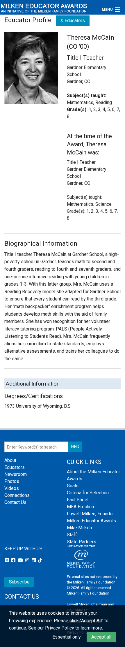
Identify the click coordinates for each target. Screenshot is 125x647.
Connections (17, 495)
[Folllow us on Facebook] (14, 560)
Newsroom (15, 474)
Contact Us (15, 502)
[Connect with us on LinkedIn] (34, 560)
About (10, 460)
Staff (72, 534)
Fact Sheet (78, 499)
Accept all (101, 637)
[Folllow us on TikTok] (40, 560)
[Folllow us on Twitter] (7, 560)
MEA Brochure (81, 506)
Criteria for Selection (88, 492)
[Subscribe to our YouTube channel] (21, 560)
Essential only (66, 637)
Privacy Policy (59, 628)
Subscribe (19, 582)
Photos (11, 481)
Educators (74, 20)
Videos (11, 488)
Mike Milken (79, 527)
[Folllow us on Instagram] (28, 560)
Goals (72, 485)
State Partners (81, 541)
